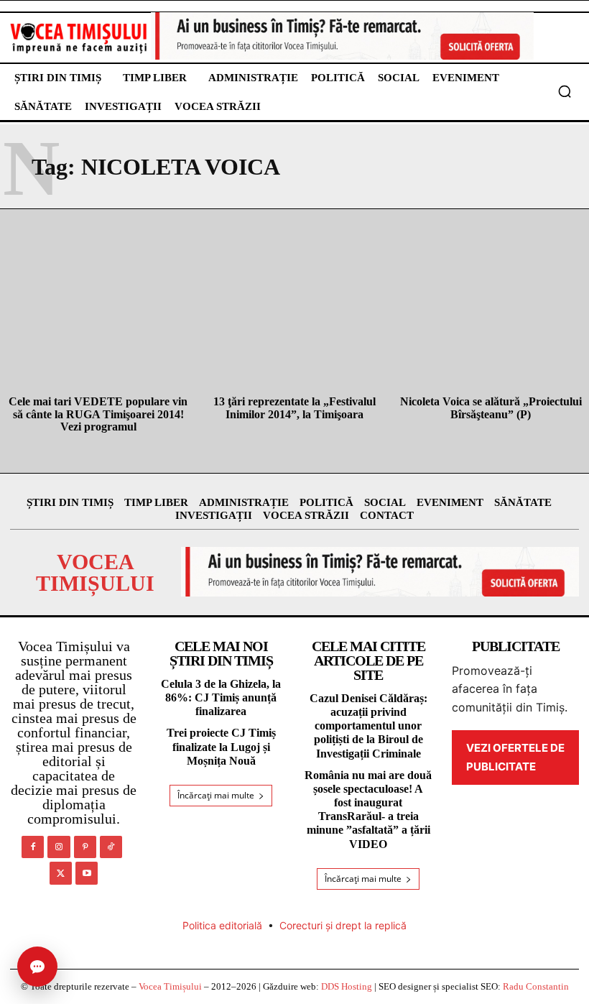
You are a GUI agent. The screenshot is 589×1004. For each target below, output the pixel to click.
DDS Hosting (346, 986)
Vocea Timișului (170, 986)
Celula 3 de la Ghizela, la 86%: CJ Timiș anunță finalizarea (221, 697)
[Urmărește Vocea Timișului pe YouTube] (86, 873)
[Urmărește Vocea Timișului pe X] (61, 873)
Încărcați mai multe (215, 795)
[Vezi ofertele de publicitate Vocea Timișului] (342, 36)
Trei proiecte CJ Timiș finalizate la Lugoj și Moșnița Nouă (221, 746)
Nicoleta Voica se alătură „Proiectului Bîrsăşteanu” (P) (491, 407)
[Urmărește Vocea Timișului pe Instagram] (58, 847)
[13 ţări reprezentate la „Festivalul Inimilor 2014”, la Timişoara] (294, 326)
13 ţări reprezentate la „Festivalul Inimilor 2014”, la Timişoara (294, 407)
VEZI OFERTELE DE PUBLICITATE (515, 757)
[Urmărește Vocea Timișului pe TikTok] (111, 847)
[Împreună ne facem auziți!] (79, 37)
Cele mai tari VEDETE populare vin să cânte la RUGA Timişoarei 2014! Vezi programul (98, 414)
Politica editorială (222, 925)
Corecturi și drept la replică (343, 925)
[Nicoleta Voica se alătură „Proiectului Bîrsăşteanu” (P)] (491, 326)
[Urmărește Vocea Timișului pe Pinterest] (85, 847)
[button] (564, 91)
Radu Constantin (536, 986)
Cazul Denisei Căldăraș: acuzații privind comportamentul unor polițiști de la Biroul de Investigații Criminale (368, 726)
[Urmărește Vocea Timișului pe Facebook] (33, 847)
